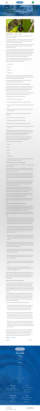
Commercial (20, 371)
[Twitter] (19, 356)
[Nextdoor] (22, 356)
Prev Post (8, 340)
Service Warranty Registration (20, 377)
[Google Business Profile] (20, 356)
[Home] (20, 2)
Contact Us (20, 380)
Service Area (20, 375)
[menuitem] (7, 409)
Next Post (30, 340)
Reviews (20, 382)
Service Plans (20, 373)
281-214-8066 (20, 353)
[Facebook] (17, 356)
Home (20, 364)
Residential (20, 368)
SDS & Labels (20, 366)
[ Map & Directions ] (13, 401)
